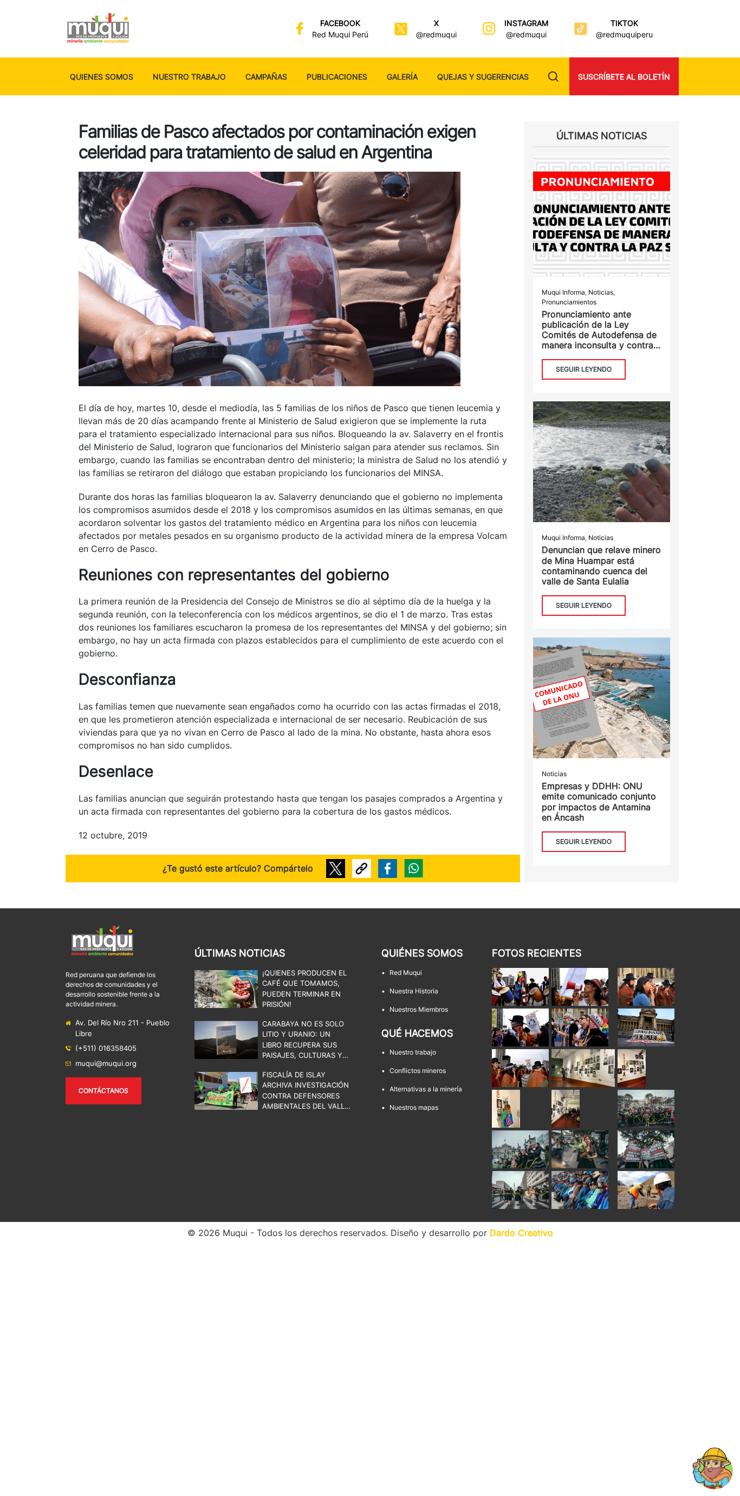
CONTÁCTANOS (103, 1091)
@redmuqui (436, 34)
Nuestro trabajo (189, 76)
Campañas (266, 76)
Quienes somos (101, 76)
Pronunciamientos (569, 302)
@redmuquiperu (624, 34)
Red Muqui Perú (340, 34)
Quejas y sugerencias (483, 76)
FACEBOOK (340, 23)
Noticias (600, 292)
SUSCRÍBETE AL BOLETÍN (624, 76)
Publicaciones (337, 76)
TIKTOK (624, 23)
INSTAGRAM (526, 23)
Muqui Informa (563, 292)
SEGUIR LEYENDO (584, 369)
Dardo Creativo (521, 1232)
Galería (402, 76)
